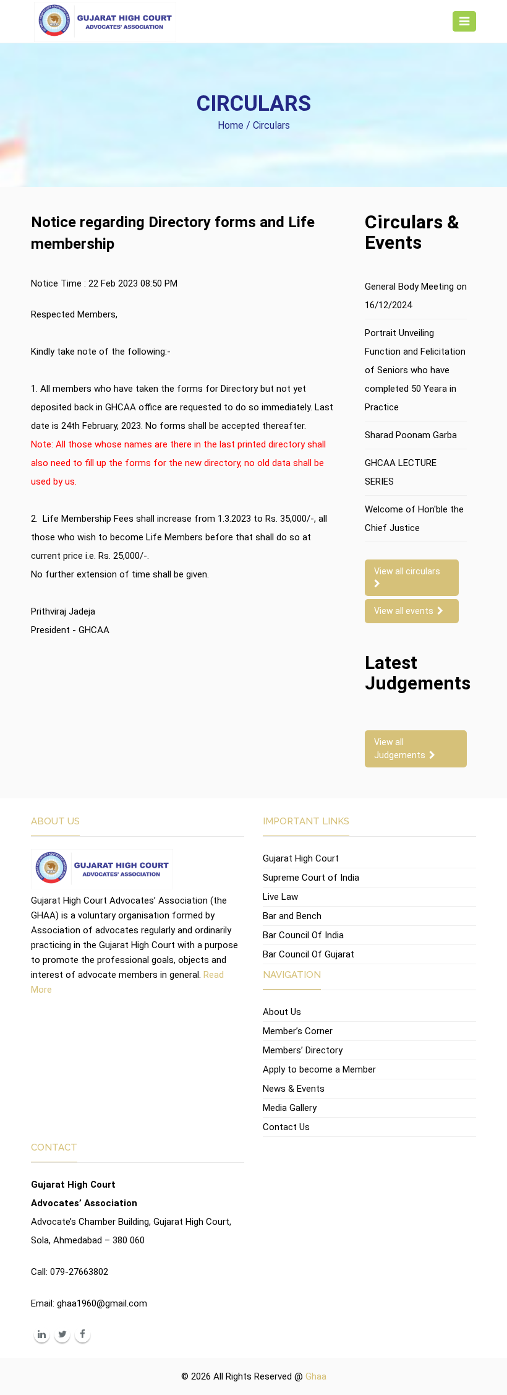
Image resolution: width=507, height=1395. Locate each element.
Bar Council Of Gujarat (308, 954)
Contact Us (286, 1127)
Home (231, 125)
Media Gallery (290, 1107)
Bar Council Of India (303, 935)
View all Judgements (401, 748)
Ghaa (315, 1376)
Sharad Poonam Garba (411, 435)
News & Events (294, 1088)
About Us (282, 1011)
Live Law (280, 896)
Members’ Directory (303, 1050)
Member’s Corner (298, 1031)
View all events (405, 611)
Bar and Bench (292, 916)
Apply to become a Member (319, 1069)
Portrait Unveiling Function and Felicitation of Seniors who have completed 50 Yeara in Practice (415, 370)
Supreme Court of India (311, 877)
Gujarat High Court (301, 858)
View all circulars (409, 571)
